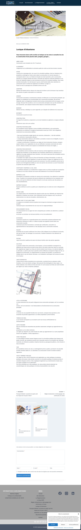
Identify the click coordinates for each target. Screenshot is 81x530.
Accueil (21, 2)
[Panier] (78, 2)
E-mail (36, 468)
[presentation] (24, 410)
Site (51, 468)
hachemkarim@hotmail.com (24, 431)
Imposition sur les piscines (41, 512)
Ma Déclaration (29, 2)
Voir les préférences (73, 524)
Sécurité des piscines (41, 514)
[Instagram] (66, 493)
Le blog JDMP (40, 500)
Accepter (53, 524)
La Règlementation (39, 2)
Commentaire (21, 451)
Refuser (63, 524)
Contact (59, 2)
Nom (18, 468)
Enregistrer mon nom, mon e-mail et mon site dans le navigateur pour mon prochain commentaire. (40, 471)
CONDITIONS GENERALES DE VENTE (14, 498)
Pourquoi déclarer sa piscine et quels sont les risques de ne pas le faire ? (27, 393)
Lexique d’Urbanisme (41, 506)
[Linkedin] (73, 493)
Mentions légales (14, 493)
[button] (78, 514)
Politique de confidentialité (58, 527)
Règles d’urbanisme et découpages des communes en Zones (55, 393)
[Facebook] (60, 493)
